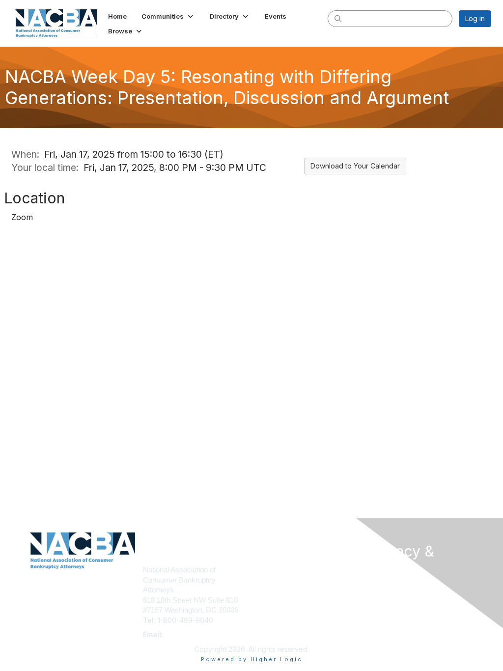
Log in (475, 18)
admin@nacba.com (196, 634)
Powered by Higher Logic (252, 659)
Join (262, 569)
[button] (168, 16)
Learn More (274, 589)
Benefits (268, 579)
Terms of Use (390, 597)
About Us (383, 587)
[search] (338, 18)
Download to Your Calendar (355, 166)
